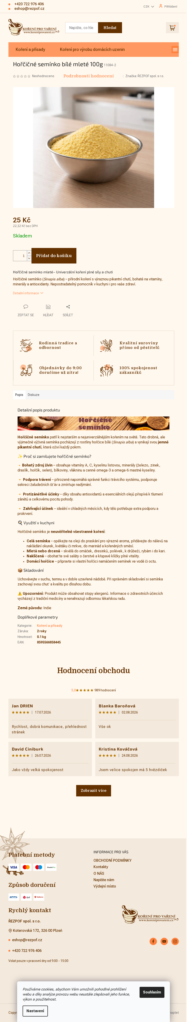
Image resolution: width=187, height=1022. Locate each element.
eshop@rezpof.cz (25, 940)
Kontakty (99, 867)
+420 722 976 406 (25, 950)
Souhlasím (150, 992)
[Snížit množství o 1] (27, 258)
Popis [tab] (17, 395)
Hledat (108, 28)
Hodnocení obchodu (91, 670)
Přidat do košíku (52, 255)
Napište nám (102, 880)
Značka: (143, 76)
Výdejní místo (103, 886)
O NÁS (97, 873)
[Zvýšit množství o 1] (27, 253)
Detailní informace (24, 293)
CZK (145, 6)
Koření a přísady (47, 625)
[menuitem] (29, 49)
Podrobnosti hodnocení (87, 76)
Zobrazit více (92, 791)
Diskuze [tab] (32, 395)
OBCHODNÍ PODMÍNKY (111, 860)
